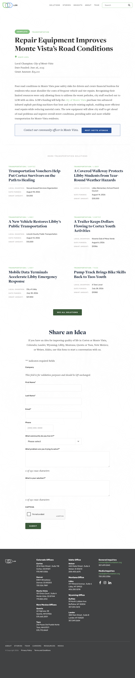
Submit (33, 526)
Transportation (40, 32)
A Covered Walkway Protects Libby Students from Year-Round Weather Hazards (98, 175)
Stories (18, 646)
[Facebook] (101, 583)
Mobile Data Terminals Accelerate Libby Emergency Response (33, 277)
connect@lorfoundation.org (110, 562)
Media (61, 646)
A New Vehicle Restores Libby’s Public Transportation (35, 223)
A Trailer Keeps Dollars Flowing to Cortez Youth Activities (94, 226)
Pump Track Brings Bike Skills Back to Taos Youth (100, 274)
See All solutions (67, 312)
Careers (37, 646)
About (8, 646)
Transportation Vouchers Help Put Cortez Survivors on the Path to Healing (34, 175)
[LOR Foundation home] (10, 5)
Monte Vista (23, 57)
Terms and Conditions (42, 650)
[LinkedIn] (110, 583)
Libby (96, 167)
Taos (95, 268)
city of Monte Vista (76, 100)
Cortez (31, 167)
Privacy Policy (26, 650)
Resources (49, 646)
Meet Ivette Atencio (96, 130)
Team (27, 646)
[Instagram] (105, 583)
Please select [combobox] (34, 441)
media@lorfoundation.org (109, 574)
